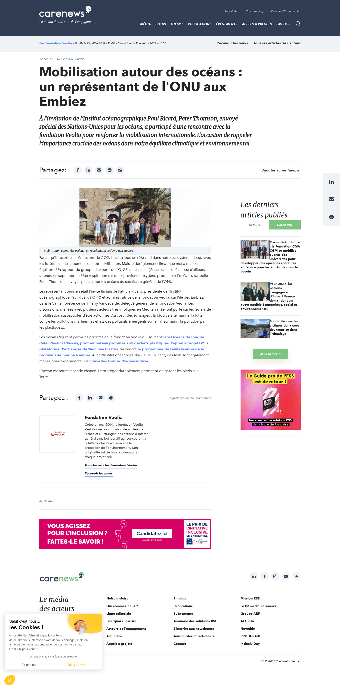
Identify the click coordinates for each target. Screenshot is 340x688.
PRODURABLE (252, 636)
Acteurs (255, 225)
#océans (46, 501)
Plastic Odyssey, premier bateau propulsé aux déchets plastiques (109, 343)
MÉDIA (145, 24)
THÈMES (176, 24)
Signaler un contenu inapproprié (190, 398)
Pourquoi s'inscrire (121, 621)
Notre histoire (117, 598)
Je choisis (29, 665)
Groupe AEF (250, 613)
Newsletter (232, 11)
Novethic (248, 628)
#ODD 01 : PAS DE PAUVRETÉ (61, 59)
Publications (199, 24)
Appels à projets (257, 24)
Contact (179, 643)
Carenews (285, 225)
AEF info (247, 621)
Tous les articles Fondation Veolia (111, 465)
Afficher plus (270, 354)
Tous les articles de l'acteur (277, 43)
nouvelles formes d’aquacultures (119, 361)
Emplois (283, 24)
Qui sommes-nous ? (122, 606)
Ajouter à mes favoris (281, 170)
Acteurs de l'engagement (126, 628)
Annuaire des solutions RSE (195, 621)
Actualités (114, 636)
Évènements (226, 24)
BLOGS (160, 24)
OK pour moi (77, 665)
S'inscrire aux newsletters (193, 628)
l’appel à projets (185, 343)
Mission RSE (250, 598)
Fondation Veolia (58, 43)
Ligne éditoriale (118, 613)
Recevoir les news (232, 43)
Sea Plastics (108, 349)
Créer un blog (254, 11)
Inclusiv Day (250, 643)
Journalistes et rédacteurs (193, 636)
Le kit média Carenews (258, 606)
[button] (9, 680)
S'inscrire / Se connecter (285, 11)
